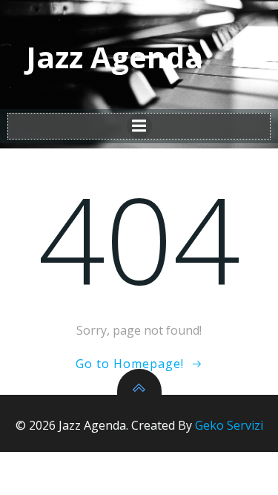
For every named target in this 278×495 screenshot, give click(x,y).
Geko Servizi (229, 425)
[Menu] (139, 126)
